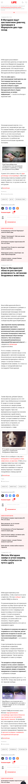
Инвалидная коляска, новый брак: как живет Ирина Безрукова (12, 253)
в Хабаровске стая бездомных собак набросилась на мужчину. (12, 459)
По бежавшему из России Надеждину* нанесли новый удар (12, 231)
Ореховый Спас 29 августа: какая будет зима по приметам (13, 248)
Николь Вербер (6, 767)
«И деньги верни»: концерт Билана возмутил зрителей (11, 259)
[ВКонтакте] (13, 208)
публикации (13, 344)
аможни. (12, 743)
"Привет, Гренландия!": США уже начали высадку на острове (13, 237)
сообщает (18, 597)
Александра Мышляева (8, 194)
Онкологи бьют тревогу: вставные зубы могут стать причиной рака (13, 535)
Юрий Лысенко (6, 481)
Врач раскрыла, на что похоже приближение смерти (10, 524)
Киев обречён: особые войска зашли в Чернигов (12, 546)
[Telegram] (10, 208)
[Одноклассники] (17, 208)
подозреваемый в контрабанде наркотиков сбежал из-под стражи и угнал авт (13, 738)
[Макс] (6, 208)
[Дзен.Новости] (2, 208)
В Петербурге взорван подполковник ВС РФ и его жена (13, 242)
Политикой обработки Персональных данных (11, 7)
